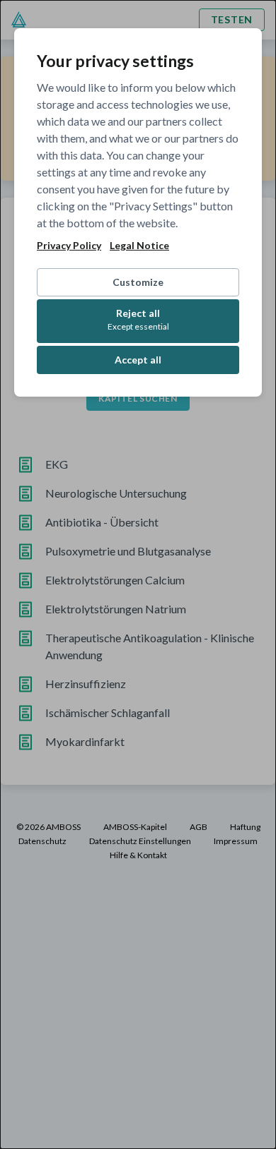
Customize (138, 282)
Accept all (138, 360)
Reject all (138, 319)
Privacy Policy (69, 245)
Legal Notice (139, 245)
